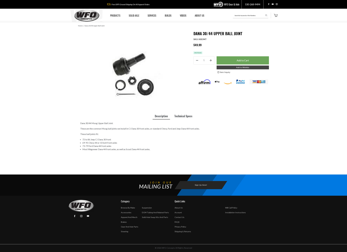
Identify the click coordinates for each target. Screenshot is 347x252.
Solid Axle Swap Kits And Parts (155, 217)
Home (80, 26)
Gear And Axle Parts (129, 227)
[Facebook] (269, 4)
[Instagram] (277, 4)
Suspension (147, 208)
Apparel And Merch (129, 217)
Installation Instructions (235, 212)
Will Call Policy (231, 208)
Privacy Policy (180, 227)
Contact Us (179, 217)
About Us (179, 208)
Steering (124, 231)
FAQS (177, 222)
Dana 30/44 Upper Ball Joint (95, 26)
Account (178, 212)
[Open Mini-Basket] (276, 15)
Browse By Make (128, 208)
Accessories (126, 212)
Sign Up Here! (201, 185)
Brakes (124, 222)
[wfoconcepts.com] (87, 15)
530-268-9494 (252, 4)
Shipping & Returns (183, 231)
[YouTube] (273, 4)
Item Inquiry (225, 72)
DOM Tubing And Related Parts (155, 212)
